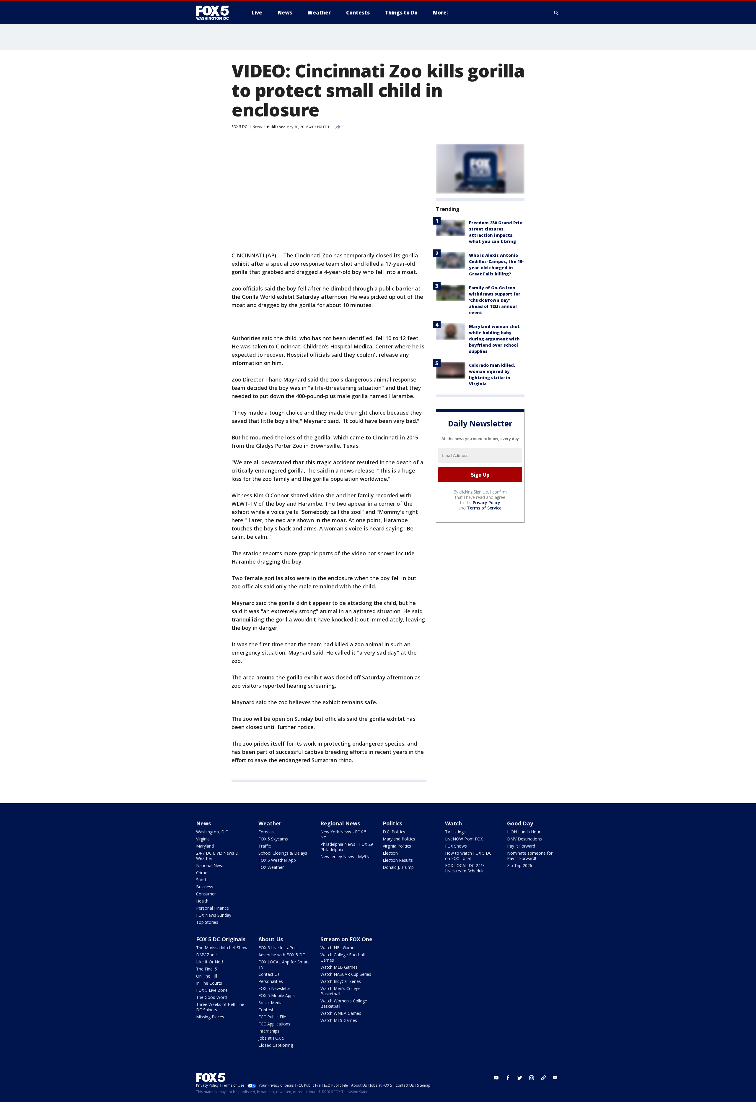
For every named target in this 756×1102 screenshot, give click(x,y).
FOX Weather (271, 867)
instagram (531, 1077)
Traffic (264, 846)
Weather (269, 823)
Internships (268, 1031)
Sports (202, 879)
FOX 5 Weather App (277, 860)
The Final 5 (206, 969)
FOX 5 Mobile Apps (276, 995)
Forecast (266, 832)
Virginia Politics (397, 846)
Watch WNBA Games (340, 1013)
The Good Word (211, 997)
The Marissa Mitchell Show (221, 947)
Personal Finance (212, 908)
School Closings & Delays (282, 853)
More (440, 12)
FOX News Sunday (213, 915)
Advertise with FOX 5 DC (281, 954)
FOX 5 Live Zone (212, 990)
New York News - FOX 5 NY (343, 834)
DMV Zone (206, 954)
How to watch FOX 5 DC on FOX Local (468, 855)
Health (202, 901)
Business (204, 887)
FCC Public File (272, 1017)
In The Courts (209, 983)
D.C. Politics (394, 832)
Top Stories (207, 922)
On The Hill (206, 976)
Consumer (206, 894)
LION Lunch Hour (523, 832)
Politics (392, 823)
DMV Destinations (524, 839)
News (257, 126)
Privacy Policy (486, 502)
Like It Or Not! (209, 962)
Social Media (270, 1002)
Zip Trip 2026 (519, 865)
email (555, 1077)
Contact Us (269, 974)
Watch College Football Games (342, 957)
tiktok (543, 1077)
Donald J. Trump (398, 867)
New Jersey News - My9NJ (345, 856)
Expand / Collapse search (556, 12)
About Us (270, 939)
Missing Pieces (210, 1017)
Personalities (270, 981)
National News (210, 865)
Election (390, 853)
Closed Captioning (275, 1045)
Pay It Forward (521, 846)
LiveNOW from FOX (464, 839)
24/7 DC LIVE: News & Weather (217, 855)
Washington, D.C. (212, 832)
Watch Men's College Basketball (340, 991)
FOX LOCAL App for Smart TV (283, 964)
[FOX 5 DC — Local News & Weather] (215, 13)
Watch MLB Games (339, 967)
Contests (267, 1009)
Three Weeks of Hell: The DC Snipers (220, 1007)
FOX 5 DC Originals (220, 939)
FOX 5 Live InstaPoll (277, 947)
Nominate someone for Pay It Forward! (530, 855)
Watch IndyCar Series (340, 981)
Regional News (340, 823)
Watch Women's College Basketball (343, 1003)
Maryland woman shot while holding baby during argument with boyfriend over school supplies (494, 339)
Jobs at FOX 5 (271, 1038)
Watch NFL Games (338, 947)
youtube (496, 1077)
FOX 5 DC (239, 126)
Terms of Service (484, 508)
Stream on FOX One (346, 939)
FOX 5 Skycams (273, 839)
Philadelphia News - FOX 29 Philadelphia (346, 846)
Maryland (205, 846)
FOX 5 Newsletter (275, 988)
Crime (201, 872)
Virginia (203, 839)
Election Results (398, 860)
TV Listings (455, 832)
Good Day (520, 823)
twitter (519, 1077)
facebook (508, 1077)
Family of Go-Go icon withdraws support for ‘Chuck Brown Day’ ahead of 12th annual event (494, 300)
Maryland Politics (399, 839)
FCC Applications (274, 1024)
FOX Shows (456, 846)
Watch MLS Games (338, 1020)
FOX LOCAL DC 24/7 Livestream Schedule (465, 868)
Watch (453, 823)
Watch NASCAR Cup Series (345, 974)
